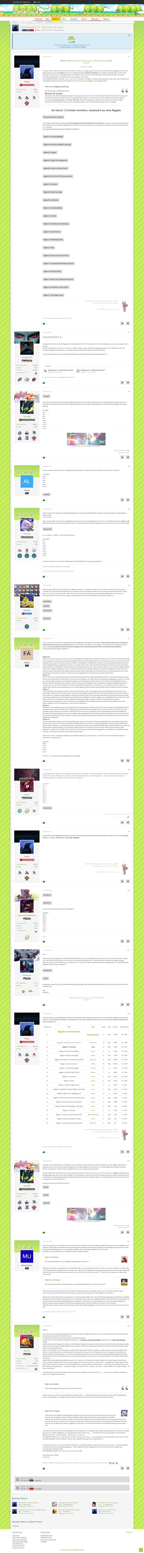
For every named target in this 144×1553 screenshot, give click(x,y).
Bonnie (93, 1081)
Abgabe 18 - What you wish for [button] (52, 271)
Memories (93, 1123)
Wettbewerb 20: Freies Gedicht (67, 1503)
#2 (129, 332)
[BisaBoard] (72, 10)
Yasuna (93, 1102)
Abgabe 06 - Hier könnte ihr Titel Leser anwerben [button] (58, 176)
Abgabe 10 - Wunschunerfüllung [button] (53, 208)
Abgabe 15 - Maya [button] (49, 247)
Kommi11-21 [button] (47, 903)
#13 (128, 1161)
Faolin (93, 1110)
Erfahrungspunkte (21, 89)
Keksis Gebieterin (93, 1114)
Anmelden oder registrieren (21, 2)
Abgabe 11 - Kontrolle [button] (50, 216)
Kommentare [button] (47, 529)
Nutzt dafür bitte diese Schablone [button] (53, 117)
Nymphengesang (77, 446)
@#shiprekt (99, 1334)
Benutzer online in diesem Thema (27, 1521)
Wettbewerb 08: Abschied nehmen (69, 1510)
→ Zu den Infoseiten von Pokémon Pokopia (72, 47)
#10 (128, 890)
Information (84, 67)
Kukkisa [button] (46, 1195)
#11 (128, 950)
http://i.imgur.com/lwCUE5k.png (91, 998)
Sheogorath (62, 377)
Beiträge (18, 92)
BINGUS (103, 309)
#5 (129, 509)
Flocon (93, 1076)
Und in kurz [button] (47, 618)
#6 (129, 585)
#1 (129, 56)
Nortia (93, 1119)
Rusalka (93, 1068)
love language (96, 303)
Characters (86, 1000)
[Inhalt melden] (122, 323)
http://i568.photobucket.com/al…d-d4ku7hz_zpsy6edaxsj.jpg (91, 61)
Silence (93, 1098)
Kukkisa (93, 1072)
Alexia (93, 1085)
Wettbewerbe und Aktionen (26, 1506)
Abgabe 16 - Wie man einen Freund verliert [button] (56, 255)
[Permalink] (60, 337)
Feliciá (93, 1064)
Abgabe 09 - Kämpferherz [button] (51, 200)
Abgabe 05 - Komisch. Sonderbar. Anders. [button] (55, 168)
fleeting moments (105, 303)
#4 (129, 466)
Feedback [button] (46, 396)
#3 (129, 391)
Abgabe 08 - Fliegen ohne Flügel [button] (53, 192)
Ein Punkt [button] (46, 606)
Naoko (93, 1055)
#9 (129, 831)
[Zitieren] (128, 323)
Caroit (100, 1504)
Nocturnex (93, 1060)
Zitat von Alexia (51, 1257)
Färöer (93, 1093)
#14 (128, 1241)
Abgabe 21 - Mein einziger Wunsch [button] (53, 295)
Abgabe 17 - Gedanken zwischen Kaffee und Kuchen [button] (59, 263)
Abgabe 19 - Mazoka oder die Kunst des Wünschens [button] (58, 279)
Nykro (60, 1511)
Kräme (93, 1106)
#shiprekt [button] (46, 1203)
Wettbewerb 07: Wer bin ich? (107, 1510)
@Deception (68, 348)
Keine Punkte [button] (47, 610)
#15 (128, 1326)
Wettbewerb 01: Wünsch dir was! (28, 1503)
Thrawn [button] (46, 1187)
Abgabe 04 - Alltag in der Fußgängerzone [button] (55, 160)
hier (44, 127)
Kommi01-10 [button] (47, 895)
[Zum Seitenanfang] (141, 1550)
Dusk (93, 1089)
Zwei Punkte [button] (47, 601)
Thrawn (61, 571)
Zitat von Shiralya (52, 1280)
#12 (128, 1013)
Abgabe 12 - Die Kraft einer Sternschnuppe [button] (56, 224)
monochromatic (114, 303)
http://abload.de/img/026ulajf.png (68, 1451)
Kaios (60, 318)
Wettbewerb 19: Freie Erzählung (108, 1503)
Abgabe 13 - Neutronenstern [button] (52, 232)
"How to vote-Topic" (71, 79)
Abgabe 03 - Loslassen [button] (50, 152)
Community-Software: (72, 1550)
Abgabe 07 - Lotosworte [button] (50, 184)
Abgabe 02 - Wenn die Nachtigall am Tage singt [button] (57, 144)
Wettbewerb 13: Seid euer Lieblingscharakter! (32, 1510)
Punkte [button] (46, 978)
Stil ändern (129, 1532)
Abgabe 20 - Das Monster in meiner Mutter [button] (56, 287)
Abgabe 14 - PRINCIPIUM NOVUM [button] (53, 239)
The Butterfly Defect (95, 1173)
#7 (129, 638)
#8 (129, 770)
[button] (129, 35)
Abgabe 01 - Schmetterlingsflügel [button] (53, 136)
